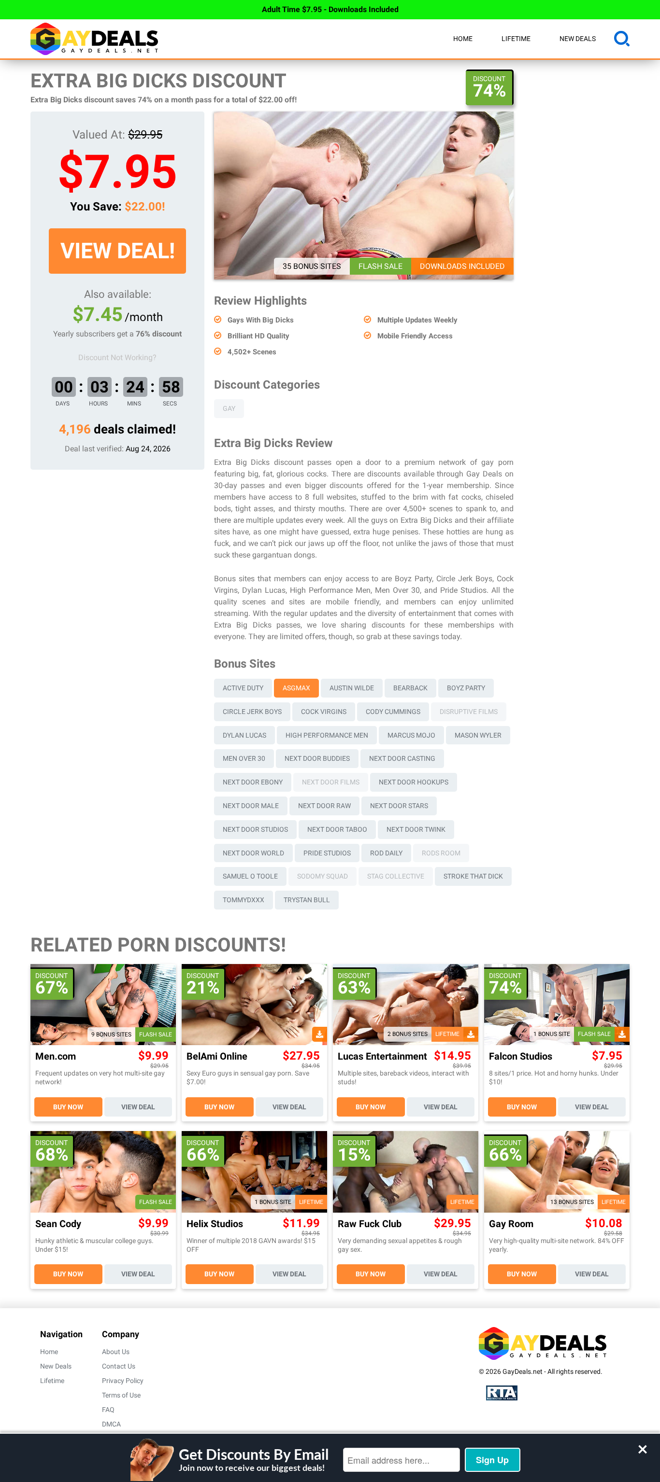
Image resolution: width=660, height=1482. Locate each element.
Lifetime (516, 38)
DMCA (111, 1424)
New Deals (578, 38)
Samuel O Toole (250, 876)
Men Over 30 (244, 758)
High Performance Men (327, 735)
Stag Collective (395, 876)
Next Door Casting (402, 758)
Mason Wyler (478, 735)
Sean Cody (58, 1224)
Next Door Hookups (413, 782)
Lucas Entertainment (382, 1056)
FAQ (108, 1409)
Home (463, 38)
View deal (138, 1107)
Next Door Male (251, 806)
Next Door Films (330, 782)
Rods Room (441, 853)
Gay (229, 408)
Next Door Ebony (253, 782)
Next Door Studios (255, 829)
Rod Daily (386, 853)
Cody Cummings (393, 711)
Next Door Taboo (337, 829)
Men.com (55, 1056)
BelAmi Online (217, 1056)
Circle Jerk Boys (252, 711)
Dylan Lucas (244, 735)
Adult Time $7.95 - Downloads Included (330, 9)
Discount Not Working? (117, 357)
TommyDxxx (243, 900)
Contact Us (118, 1366)
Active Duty (243, 688)
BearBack (410, 688)
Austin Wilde (352, 688)
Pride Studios (327, 853)
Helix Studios (215, 1224)
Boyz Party (466, 688)
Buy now (68, 1107)
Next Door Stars (399, 806)
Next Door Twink (416, 829)
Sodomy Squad (322, 876)
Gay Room (511, 1224)
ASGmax (296, 688)
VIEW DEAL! (117, 251)
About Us (115, 1352)
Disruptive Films (469, 711)
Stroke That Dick (473, 876)
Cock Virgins (323, 711)
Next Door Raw (324, 806)
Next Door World (253, 853)
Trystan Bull (307, 900)
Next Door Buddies (317, 758)
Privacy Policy (122, 1380)
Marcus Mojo (411, 735)
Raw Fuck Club (370, 1224)
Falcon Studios (520, 1056)
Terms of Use (121, 1395)
